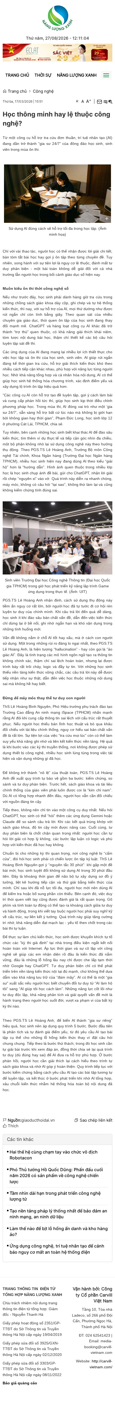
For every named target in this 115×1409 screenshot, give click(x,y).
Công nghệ (43, 91)
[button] (105, 101)
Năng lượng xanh (77, 75)
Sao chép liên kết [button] (96, 1120)
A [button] (77, 101)
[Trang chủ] (57, 17)
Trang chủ (17, 75)
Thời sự (43, 75)
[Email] (99, 101)
